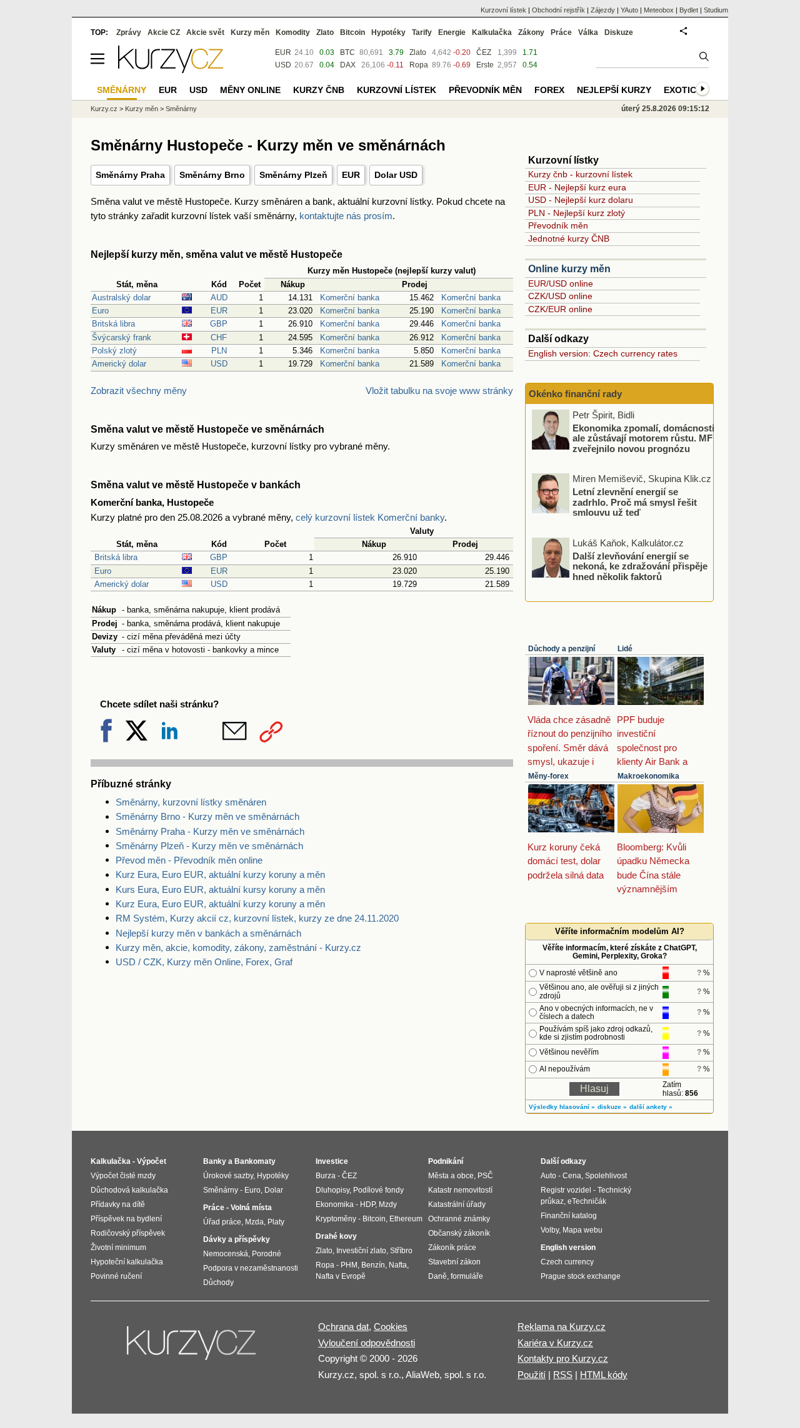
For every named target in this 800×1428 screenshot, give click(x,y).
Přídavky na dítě (118, 1204)
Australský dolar (121, 297)
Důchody (218, 1282)
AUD (219, 297)
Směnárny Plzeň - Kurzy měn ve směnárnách (209, 845)
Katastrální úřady (457, 1204)
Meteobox (659, 10)
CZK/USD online (560, 296)
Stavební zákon (454, 1262)
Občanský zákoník (459, 1233)
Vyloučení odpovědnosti (366, 1342)
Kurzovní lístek (503, 10)
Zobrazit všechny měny (139, 390)
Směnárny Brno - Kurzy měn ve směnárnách (207, 816)
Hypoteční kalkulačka (127, 1262)
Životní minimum (118, 1247)
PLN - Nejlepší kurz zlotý (576, 213)
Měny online (250, 90)
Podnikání (445, 1161)
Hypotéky (388, 32)
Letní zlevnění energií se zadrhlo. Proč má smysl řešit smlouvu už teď (634, 502)
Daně (437, 1276)
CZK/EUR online (560, 309)
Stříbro (401, 1250)
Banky (214, 1161)
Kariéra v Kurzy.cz (555, 1342)
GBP (219, 323)
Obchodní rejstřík (558, 10)
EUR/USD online (560, 283)
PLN (219, 350)
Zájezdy (603, 10)
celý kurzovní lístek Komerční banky (370, 517)
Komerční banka (349, 297)
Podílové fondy (378, 1190)
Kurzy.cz (104, 108)
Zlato (417, 52)
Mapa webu (582, 1230)
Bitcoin (352, 32)
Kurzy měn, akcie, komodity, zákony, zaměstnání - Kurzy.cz (238, 947)
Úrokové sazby (228, 1175)
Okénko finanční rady (575, 393)
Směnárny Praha (130, 175)
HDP (367, 1204)
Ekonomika (335, 1204)
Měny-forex (548, 776)
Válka (588, 32)
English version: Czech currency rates (603, 353)
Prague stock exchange (581, 1276)
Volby (550, 1230)
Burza (326, 1175)
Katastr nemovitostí (460, 1190)
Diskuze (618, 32)
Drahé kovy (336, 1236)
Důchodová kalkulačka (129, 1190)
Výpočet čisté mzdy (123, 1175)
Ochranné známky (459, 1218)
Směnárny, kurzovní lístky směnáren (191, 802)
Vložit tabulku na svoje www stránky (439, 390)
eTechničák (587, 1201)
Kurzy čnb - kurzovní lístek (580, 174)
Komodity (293, 32)
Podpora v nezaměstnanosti (250, 1268)
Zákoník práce (452, 1247)
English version (568, 1247)
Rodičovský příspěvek (128, 1233)
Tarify (422, 32)
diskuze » (612, 1106)
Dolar (273, 1190)
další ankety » (650, 1106)
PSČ (485, 1175)
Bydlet (688, 10)
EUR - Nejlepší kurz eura (577, 187)
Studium (716, 10)
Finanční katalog (569, 1215)
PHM (349, 1265)
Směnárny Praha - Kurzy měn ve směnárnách (210, 831)
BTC (347, 52)
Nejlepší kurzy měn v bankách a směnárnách (208, 933)
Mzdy (388, 1204)
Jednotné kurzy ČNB (568, 239)
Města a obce (451, 1175)
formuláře (467, 1276)
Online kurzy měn (569, 268)
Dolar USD (396, 175)
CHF (219, 337)
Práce (561, 32)
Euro (100, 310)
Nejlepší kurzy (614, 90)
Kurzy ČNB (318, 90)
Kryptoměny (336, 1218)
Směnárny (181, 108)
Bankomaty (255, 1161)
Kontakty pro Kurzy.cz (563, 1358)
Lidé (625, 648)
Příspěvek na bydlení (126, 1218)
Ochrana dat (343, 1326)
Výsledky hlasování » (562, 1106)
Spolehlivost (606, 1175)
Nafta (398, 1265)
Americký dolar (119, 363)
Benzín (373, 1265)
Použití (532, 1374)
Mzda (254, 1222)
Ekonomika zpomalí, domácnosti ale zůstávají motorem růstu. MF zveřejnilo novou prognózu (643, 437)
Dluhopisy (332, 1190)
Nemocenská (225, 1253)
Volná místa (251, 1207)
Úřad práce (222, 1222)
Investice (332, 1161)
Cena (571, 1175)
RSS (562, 1374)
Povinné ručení (116, 1276)
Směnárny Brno (212, 175)
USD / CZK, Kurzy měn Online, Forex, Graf (204, 962)
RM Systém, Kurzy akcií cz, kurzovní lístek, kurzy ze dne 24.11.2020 (257, 918)
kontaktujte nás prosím (345, 215)
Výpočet (151, 1161)
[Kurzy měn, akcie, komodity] (192, 1348)
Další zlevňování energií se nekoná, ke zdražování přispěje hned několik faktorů (640, 565)
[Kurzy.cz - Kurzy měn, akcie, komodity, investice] (170, 69)
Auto (548, 1175)
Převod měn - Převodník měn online (189, 860)
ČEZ (483, 52)
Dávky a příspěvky (236, 1239)
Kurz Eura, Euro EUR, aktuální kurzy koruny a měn (220, 874)
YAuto (629, 10)
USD (219, 363)
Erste (485, 65)
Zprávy (128, 32)
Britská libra (113, 323)
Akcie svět (205, 32)
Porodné (266, 1253)
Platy (276, 1222)
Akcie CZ (164, 32)
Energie (452, 32)
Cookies (391, 1326)
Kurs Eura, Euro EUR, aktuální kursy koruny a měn (220, 889)
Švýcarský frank (121, 337)
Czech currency (567, 1262)
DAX (348, 65)
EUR (351, 175)
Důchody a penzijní (561, 648)
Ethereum (405, 1218)
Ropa (418, 65)
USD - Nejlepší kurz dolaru (580, 200)
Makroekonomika (648, 776)
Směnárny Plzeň (293, 175)
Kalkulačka (492, 32)
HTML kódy (604, 1374)
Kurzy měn (250, 32)
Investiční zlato (361, 1250)
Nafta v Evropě (341, 1276)
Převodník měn (558, 225)
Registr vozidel (566, 1190)
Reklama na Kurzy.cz (562, 1326)
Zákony (531, 32)
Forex (549, 90)
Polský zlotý (114, 350)
